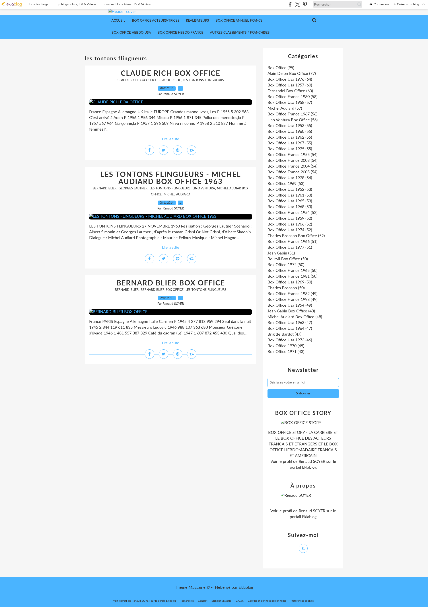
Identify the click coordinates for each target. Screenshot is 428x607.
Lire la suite (170, 139)
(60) (290, 85)
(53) (286, 184)
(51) (292, 242)
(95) (281, 68)
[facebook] (290, 4)
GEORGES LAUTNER (133, 188)
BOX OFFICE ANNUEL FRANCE (239, 20)
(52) (292, 213)
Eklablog (246, 588)
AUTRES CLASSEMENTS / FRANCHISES (240, 32)
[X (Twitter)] (297, 4)
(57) (290, 103)
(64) (290, 80)
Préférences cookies (302, 600)
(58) (292, 97)
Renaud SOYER (312, 462)
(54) (292, 155)
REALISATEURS (197, 20)
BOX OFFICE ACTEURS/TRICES (155, 20)
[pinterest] (305, 4)
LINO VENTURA (204, 188)
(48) (291, 311)
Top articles (187, 600)
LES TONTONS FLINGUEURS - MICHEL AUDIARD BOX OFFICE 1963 (170, 178)
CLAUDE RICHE (170, 80)
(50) (288, 259)
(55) (290, 126)
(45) (286, 346)
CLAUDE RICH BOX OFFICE (170, 73)
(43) (286, 352)
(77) (292, 74)
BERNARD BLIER (105, 188)
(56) (292, 114)
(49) (292, 294)
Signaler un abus (222, 600)
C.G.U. (240, 600)
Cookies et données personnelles (267, 600)
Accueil (118, 20)
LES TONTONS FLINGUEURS (203, 80)
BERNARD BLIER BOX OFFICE (170, 283)
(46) (290, 340)
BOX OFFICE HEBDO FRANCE (180, 32)
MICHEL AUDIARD (177, 194)
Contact (202, 600)
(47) (290, 323)
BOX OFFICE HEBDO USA (131, 32)
